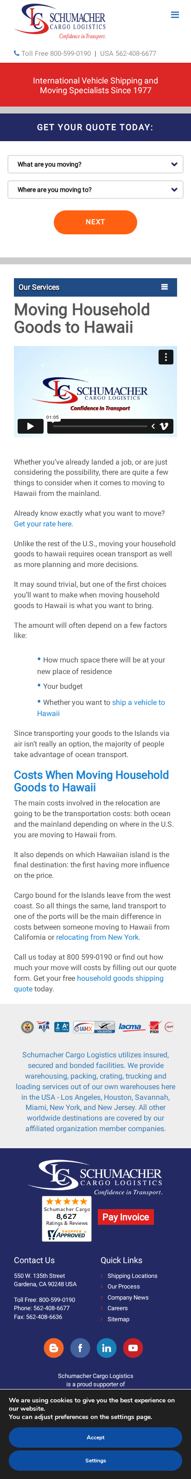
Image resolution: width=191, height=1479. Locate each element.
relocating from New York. (98, 937)
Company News (128, 1297)
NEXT (95, 222)
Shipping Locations (133, 1275)
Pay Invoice (125, 1217)
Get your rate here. (43, 523)
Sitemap (118, 1319)
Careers (118, 1308)
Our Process (124, 1286)
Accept (95, 1437)
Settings (95, 1460)
